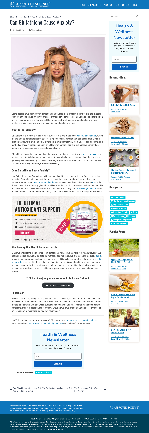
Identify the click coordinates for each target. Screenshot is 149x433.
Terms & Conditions (72, 419)
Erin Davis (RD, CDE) (118, 269)
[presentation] (30, 4)
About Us (108, 4)
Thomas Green (37, 30)
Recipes (131, 216)
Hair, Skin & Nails (120, 212)
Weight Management (122, 220)
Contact (126, 4)
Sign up (58, 363)
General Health (22, 17)
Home (82, 4)
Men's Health (118, 216)
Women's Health (120, 223)
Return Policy (102, 419)
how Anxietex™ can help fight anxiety (45, 323)
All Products (94, 4)
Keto (134, 212)
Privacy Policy (88, 419)
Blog (135, 4)
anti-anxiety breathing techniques (82, 320)
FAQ (117, 4)
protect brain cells (90, 154)
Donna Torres (115, 112)
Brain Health (119, 197)
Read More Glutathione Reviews (57, 285)
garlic (98, 256)
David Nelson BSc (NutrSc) (120, 339)
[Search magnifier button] (137, 16)
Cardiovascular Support (124, 201)
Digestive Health (120, 205)
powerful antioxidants (86, 136)
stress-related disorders (45, 182)
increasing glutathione (86, 188)
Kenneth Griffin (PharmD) (119, 144)
